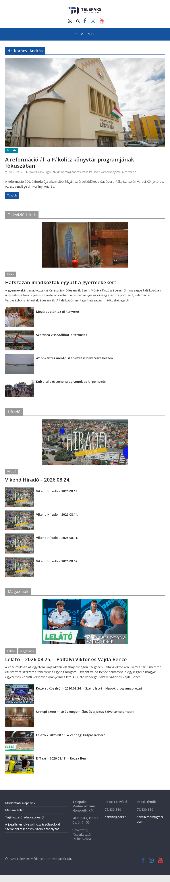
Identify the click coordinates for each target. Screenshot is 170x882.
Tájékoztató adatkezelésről (24, 817)
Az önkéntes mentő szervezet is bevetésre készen (74, 358)
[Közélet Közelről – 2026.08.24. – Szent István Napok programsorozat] (19, 686)
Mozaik (11, 150)
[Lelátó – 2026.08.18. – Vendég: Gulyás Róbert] (19, 733)
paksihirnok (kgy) (40, 172)
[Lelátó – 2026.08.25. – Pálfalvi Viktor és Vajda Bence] (85, 601)
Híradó (11, 471)
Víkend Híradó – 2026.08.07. (57, 561)
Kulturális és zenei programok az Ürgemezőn (71, 381)
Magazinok (27, 651)
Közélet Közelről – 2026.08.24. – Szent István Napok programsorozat (89, 688)
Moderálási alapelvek (20, 803)
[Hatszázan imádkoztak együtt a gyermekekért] (85, 224)
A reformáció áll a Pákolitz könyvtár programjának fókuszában (69, 162)
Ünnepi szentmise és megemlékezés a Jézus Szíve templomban (85, 711)
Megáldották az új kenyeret (57, 311)
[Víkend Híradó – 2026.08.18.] (19, 489)
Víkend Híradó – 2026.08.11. (57, 538)
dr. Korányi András (69, 172)
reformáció (129, 172)
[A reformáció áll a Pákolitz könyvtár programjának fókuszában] (85, 60)
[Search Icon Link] (78, 21)
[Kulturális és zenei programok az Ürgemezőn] (19, 379)
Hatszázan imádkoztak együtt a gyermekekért (60, 282)
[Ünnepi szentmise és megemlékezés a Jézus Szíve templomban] (19, 709)
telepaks (34, 288)
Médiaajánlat (14, 810)
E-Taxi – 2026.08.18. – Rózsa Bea (61, 758)
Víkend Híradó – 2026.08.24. (37, 479)
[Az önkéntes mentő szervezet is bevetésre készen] (19, 356)
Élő (70, 21)
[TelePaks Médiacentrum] (85, 8)
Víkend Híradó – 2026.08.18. (57, 491)
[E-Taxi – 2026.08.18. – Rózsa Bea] (19, 756)
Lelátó (11, 651)
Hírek (10, 274)
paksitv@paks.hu (116, 817)
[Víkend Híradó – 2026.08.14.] (19, 512)
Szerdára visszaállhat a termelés (61, 335)
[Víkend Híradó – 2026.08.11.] (19, 536)
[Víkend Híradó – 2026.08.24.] (85, 422)
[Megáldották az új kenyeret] (19, 309)
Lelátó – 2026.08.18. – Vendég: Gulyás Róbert (70, 735)
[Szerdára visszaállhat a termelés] (19, 333)
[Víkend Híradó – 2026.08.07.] (19, 559)
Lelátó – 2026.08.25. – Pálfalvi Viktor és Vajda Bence (66, 659)
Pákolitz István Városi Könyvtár (101, 172)
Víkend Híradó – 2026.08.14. (57, 514)
